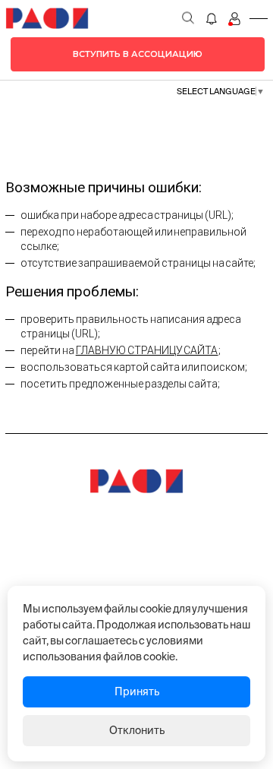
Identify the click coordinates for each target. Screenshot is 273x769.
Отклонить (137, 730)
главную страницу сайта (147, 350)
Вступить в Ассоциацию (137, 54)
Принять (137, 691)
